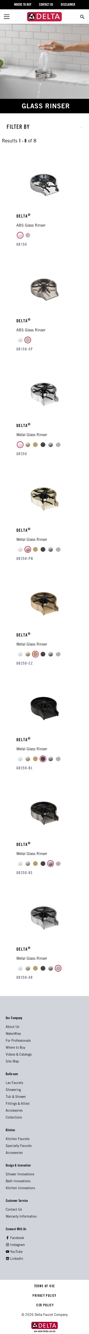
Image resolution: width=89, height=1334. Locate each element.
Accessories (14, 1111)
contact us (46, 5)
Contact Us (14, 1210)
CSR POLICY (44, 1305)
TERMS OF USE (44, 1286)
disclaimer (68, 5)
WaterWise (13, 1034)
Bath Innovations (18, 1181)
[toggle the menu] (6, 16)
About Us (12, 1027)
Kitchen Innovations (20, 1188)
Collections (14, 1118)
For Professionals (18, 1041)
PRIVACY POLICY (44, 1296)
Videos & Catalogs (19, 1055)
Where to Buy (15, 1048)
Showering (13, 1090)
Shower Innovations (20, 1174)
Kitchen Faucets (17, 1139)
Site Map (12, 1061)
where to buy (22, 5)
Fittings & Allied (17, 1104)
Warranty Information (21, 1217)
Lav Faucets (14, 1083)
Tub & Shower (16, 1097)
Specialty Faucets (19, 1146)
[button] (44, 126)
